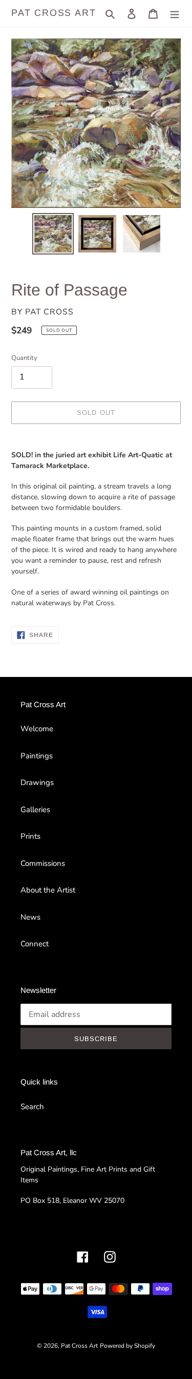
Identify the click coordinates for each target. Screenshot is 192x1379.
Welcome (36, 729)
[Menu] (174, 14)
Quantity (24, 358)
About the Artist (47, 890)
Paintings (36, 756)
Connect (34, 944)
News (30, 917)
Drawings (37, 782)
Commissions (42, 863)
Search (32, 1106)
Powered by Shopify (127, 1346)
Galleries (35, 809)
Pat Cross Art (53, 13)
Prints (30, 836)
